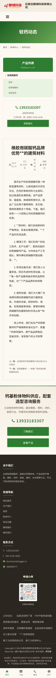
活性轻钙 (12, 92)
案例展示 (7, 527)
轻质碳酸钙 (12, 75)
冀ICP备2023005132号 (24, 651)
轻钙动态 (26, 47)
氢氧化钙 (25, 621)
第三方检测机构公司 (13, 640)
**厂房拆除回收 (26, 634)
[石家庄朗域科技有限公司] (13, 6)
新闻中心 (14, 47)
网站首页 (7, 500)
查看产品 (28, 443)
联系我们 (7, 532)
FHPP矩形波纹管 (43, 615)
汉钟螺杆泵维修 (24, 628)
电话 (35, 674)
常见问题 (7, 521)
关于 (49, 674)
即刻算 (48, 651)
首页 (5, 47)
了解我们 (28, 431)
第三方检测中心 (33, 640)
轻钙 (10, 82)
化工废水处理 (9, 634)
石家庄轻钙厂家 (24, 615)
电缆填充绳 (38, 621)
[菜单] (7, 16)
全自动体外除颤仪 (44, 628)
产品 (21, 674)
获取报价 (28, 123)
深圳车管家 (8, 628)
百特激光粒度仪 (11, 621)
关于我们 (7, 505)
